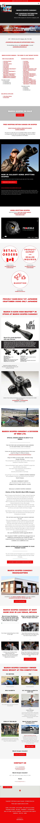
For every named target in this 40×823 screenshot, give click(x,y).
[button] (39, 3)
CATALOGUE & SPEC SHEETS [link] (29, 811)
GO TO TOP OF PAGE (20, 601)
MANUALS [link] (15, 813)
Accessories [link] (31, 809)
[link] (3, 3)
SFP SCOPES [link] (19, 807)
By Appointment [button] (21, 781)
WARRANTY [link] (24, 809)
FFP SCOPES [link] (12, 807)
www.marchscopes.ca (20, 769)
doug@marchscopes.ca (30, 266)
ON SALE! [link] (18, 809)
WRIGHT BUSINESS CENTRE (30, 735)
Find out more (29, 746)
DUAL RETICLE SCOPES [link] (28, 807)
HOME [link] (7, 807)
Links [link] (25, 813)
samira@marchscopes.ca (20, 46)
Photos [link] (21, 813)
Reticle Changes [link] (16, 811)
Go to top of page (30, 659)
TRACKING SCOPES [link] (10, 809)
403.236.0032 (22, 766)
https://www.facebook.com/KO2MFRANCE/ (20, 454)
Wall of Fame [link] (8, 811)
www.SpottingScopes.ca (9, 182)
